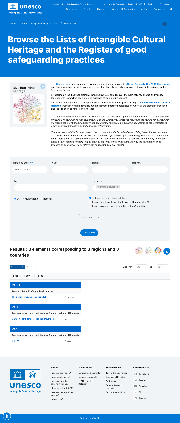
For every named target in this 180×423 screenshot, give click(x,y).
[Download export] (166, 252)
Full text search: (21, 162)
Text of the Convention (116, 373)
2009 (43, 276)
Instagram (143, 380)
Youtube (143, 386)
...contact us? (57, 399)
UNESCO (12, 23)
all (18, 198)
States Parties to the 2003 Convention (148, 84)
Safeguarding (128, 9)
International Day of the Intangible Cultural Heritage (73, 4)
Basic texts (111, 381)
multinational (31, 198)
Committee (62, 84)
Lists (113, 9)
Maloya (15, 341)
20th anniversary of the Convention (110, 4)
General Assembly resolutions (114, 386)
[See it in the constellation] (139, 250)
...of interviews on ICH (88, 377)
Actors (144, 9)
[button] (164, 25)
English (151, 4)
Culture (23, 23)
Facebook (144, 374)
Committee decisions (115, 392)
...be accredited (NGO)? (62, 388)
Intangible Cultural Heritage (25, 12)
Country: (136, 162)
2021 (17, 276)
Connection (164, 4)
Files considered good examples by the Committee (119, 206)
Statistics (30, 267)
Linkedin (143, 398)
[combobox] (70, 169)
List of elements (17, 267)
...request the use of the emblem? (62, 393)
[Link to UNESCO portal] (27, 6)
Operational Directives (116, 377)
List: (16, 181)
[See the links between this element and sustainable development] (158, 250)
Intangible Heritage (40, 23)
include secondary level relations (109, 198)
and (152, 267)
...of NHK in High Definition (85, 382)
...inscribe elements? (60, 377)
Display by (127, 267)
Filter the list (89, 232)
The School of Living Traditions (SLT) (30, 297)
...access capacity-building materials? (59, 382)
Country (158, 9)
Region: (96, 162)
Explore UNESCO (135, 4)
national (47, 198)
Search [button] (170, 9)
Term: (95, 181)
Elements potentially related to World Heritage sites (119, 202)
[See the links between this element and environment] (148, 250)
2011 (30, 276)
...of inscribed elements (89, 373)
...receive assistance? (61, 373)
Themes (101, 9)
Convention (72, 9)
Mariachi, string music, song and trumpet (33, 319)
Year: (55, 162)
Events (87, 9)
